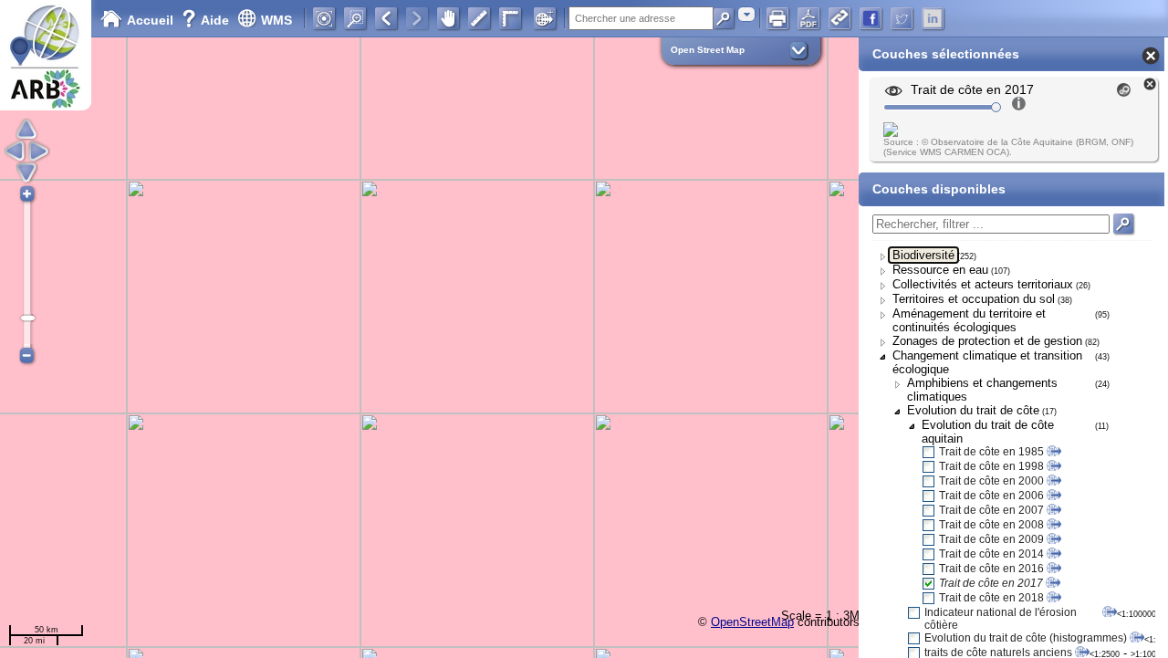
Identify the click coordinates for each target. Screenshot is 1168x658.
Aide (207, 20)
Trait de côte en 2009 (991, 539)
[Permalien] (839, 18)
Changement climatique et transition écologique (987, 362)
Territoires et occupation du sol (973, 299)
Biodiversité (923, 255)
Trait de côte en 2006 (991, 495)
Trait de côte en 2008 (991, 524)
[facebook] (870, 18)
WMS (276, 20)
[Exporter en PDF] (808, 18)
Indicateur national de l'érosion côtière (1000, 619)
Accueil (150, 20)
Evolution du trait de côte (973, 410)
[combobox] (746, 14)
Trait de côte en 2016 (991, 568)
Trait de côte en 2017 (991, 583)
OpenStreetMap (752, 622)
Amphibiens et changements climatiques (982, 389)
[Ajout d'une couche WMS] (545, 18)
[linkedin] (933, 18)
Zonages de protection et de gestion (987, 341)
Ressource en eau (940, 270)
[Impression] (777, 18)
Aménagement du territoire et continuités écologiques (969, 320)
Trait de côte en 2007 (991, 510)
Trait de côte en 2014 (991, 554)
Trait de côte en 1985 (991, 451)
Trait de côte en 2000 (991, 481)
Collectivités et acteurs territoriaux (982, 284)
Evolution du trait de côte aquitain (988, 431)
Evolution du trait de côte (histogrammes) (1025, 638)
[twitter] (901, 18)
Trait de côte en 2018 (991, 597)
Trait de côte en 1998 (991, 466)
